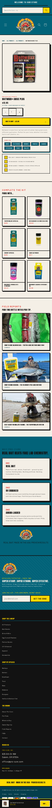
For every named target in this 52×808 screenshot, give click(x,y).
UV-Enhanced (7, 646)
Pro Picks (5, 716)
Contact (5, 738)
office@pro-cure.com (12, 761)
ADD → (45, 804)
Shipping (23, 794)
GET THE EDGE (40, 598)
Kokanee (5, 690)
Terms (10, 794)
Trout (4, 681)
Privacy (4, 794)
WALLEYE (26, 148)
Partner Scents (7, 642)
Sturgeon (5, 694)
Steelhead (5, 677)
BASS (7, 144)
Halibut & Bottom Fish (10, 698)
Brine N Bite (6, 633)
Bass (3, 685)
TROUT (18, 148)
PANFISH (35, 144)
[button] (5, 25)
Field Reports (6, 729)
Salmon (4, 672)
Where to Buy (6, 720)
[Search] (46, 10)
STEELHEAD (9, 148)
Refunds (16, 794)
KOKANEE (26, 144)
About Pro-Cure (7, 712)
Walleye (4, 668)
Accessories (6, 655)
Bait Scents (6, 629)
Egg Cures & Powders (9, 638)
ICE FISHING (16, 144)
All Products (10, 41)
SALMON (43, 144)
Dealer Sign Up (7, 725)
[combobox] (22, 10)
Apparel (4, 651)
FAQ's (4, 733)
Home (3, 41)
